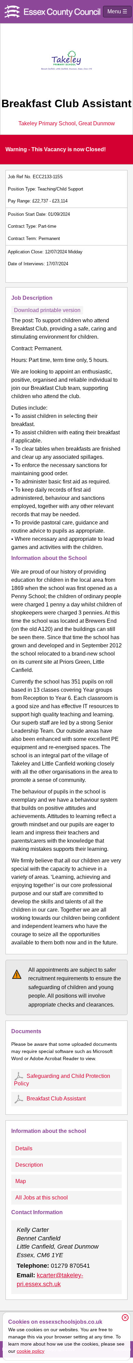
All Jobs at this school (41, 1197)
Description (29, 1165)
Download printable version (47, 310)
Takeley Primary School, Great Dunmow (66, 123)
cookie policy (30, 1351)
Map (20, 1181)
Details (23, 1148)
